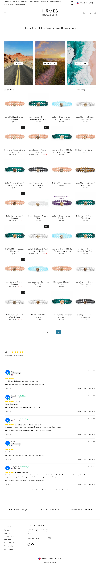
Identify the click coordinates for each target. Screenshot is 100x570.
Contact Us (7, 1)
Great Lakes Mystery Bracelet (14, 384)
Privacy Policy (8, 4)
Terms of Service (55, 1)
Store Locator (20, 4)
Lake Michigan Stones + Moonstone (16, 480)
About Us (24, 1)
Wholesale (44, 1)
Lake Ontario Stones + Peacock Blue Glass (18, 407)
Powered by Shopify (50, 562)
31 (53, 332)
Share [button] (10, 389)
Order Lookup (34, 1)
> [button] (67, 490)
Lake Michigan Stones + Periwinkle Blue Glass (19, 430)
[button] (90, 389)
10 (63, 490)
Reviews (16, 1)
